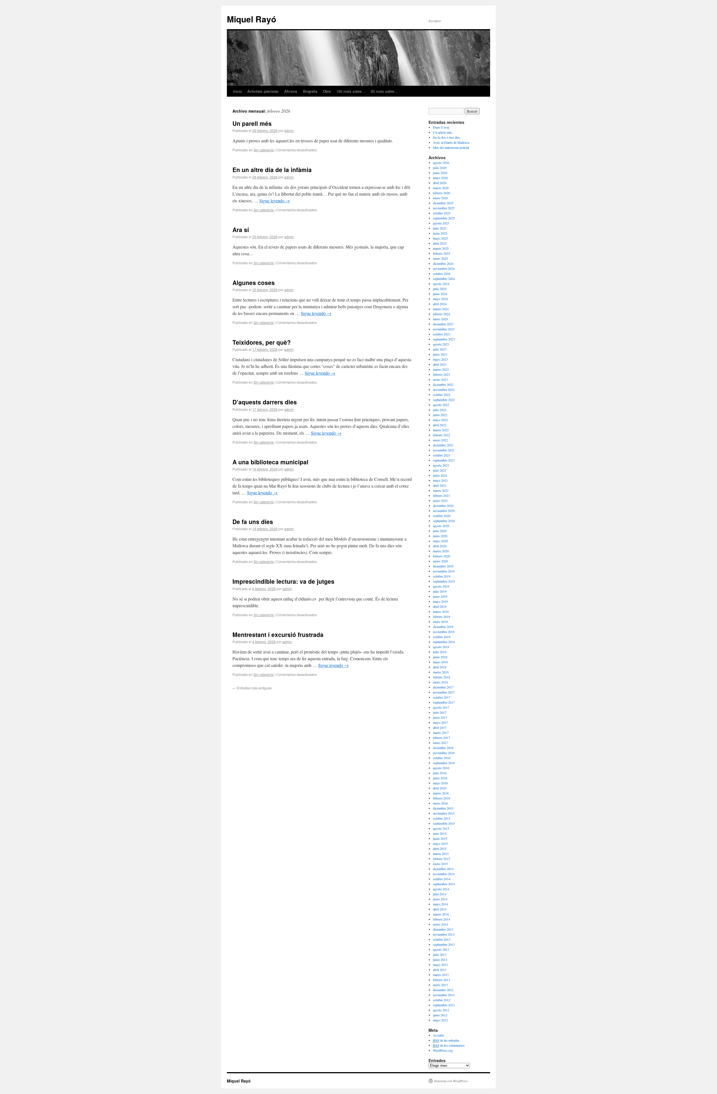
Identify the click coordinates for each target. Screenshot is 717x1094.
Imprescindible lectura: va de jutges (283, 581)
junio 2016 (440, 778)
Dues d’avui (441, 127)
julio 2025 (439, 228)
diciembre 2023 (443, 324)
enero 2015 (440, 863)
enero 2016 (440, 803)
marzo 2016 (441, 793)
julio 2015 (439, 833)
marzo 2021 (441, 490)
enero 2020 (440, 561)
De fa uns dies (252, 521)
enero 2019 (440, 621)
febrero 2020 (441, 556)
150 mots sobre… (350, 91)
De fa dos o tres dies (446, 137)
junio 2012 (440, 1015)
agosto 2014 (441, 889)
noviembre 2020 (444, 510)
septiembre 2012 (444, 1005)
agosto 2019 (441, 586)
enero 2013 (440, 984)
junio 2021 (440, 475)
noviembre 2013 (444, 934)
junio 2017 (440, 717)
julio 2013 (439, 954)
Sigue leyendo (274, 200)
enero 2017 (440, 742)
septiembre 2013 (444, 944)
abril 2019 (439, 606)
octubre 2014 (441, 879)
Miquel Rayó (251, 19)
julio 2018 (439, 652)
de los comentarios (449, 1045)
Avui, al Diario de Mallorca (451, 142)
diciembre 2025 (443, 203)
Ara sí (240, 229)
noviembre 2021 (444, 450)
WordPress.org (443, 1050)
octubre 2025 (441, 213)
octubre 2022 (441, 394)
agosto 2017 (441, 707)
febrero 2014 (441, 919)
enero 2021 (440, 500)
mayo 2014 (440, 904)
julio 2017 (439, 712)
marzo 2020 (441, 551)
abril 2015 (439, 848)
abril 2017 (439, 727)
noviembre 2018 (444, 631)
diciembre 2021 (443, 445)
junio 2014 (440, 899)
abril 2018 (439, 667)
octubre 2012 (441, 1000)
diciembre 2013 (443, 929)
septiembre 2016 (444, 763)
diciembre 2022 (443, 384)
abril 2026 (439, 182)
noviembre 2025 (444, 208)
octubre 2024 (441, 273)
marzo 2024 (441, 309)
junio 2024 (440, 293)
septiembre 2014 (444, 884)
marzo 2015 (441, 853)
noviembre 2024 (444, 268)
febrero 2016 (441, 798)
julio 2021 (439, 470)
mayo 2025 (440, 238)
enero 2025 (440, 258)
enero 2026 (440, 198)
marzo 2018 (441, 672)
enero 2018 (440, 682)
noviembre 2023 (444, 329)
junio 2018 (440, 657)
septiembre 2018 (444, 641)
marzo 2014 (441, 914)
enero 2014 (440, 924)
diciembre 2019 (443, 566)
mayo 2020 (440, 541)
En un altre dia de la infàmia (272, 169)
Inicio (237, 91)
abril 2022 (439, 425)
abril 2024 (439, 304)
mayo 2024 (440, 298)
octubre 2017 (441, 697)
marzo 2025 (441, 248)
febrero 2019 (441, 616)
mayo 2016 (440, 783)
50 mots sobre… (384, 91)
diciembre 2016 (443, 747)
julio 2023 (439, 349)
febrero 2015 (441, 858)
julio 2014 (439, 894)
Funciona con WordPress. (451, 1081)
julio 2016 (439, 773)
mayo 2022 (440, 420)
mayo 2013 (440, 964)
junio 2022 (440, 414)
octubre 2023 (441, 334)
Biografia (310, 91)
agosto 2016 (441, 768)
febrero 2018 (441, 677)
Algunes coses (253, 282)
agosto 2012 (441, 1010)
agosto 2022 (441, 404)
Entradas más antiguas (252, 687)
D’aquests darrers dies (264, 402)
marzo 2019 (441, 611)
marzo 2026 (441, 188)
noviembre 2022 (444, 389)
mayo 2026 (440, 177)
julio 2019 (439, 591)
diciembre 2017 (443, 687)
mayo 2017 (440, 722)
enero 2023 (440, 379)
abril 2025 (439, 243)
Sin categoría (263, 149)
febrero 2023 (441, 374)
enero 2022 (440, 440)
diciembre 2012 (443, 990)
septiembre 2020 (444, 520)
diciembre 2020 (443, 505)
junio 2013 (440, 959)
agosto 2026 (441, 162)
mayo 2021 (440, 480)
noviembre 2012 (444, 995)
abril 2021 (439, 485)
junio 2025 (440, 233)
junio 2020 (440, 536)
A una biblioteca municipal (270, 462)
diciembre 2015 (443, 808)
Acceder (438, 1035)
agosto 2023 (441, 344)
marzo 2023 (441, 369)
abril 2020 (439, 546)
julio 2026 (439, 167)
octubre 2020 (441, 515)
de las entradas (446, 1040)
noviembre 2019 (444, 571)
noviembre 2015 (444, 813)
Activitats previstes (263, 91)
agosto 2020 (441, 525)
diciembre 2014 (443, 868)
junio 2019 (440, 596)
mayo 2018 (440, 662)
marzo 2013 (441, 974)
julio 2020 (439, 531)
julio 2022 (439, 409)
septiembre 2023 (444, 339)
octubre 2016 (441, 757)
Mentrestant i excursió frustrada (277, 634)
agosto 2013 (441, 949)
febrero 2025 (441, 253)
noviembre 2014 (444, 874)
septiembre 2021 (444, 460)
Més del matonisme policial (451, 147)
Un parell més (252, 123)
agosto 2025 (441, 223)
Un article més (442, 132)
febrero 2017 (441, 737)
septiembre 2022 (444, 399)
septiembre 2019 (444, 581)
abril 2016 (439, 788)
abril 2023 (439, 364)
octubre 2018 (441, 636)
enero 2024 (440, 319)
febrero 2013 (441, 979)
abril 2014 (439, 909)
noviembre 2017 (444, 692)
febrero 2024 (441, 314)
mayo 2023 (440, 359)
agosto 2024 (441, 283)
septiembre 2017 (444, 702)
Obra (327, 91)
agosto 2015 (441, 828)
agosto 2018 (441, 647)
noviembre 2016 (444, 752)
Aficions (290, 91)
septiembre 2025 (444, 218)
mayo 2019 (440, 601)
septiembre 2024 (444, 278)
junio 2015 (440, 838)
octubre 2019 (441, 576)
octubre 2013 (441, 939)
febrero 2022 (441, 435)
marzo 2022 (441, 430)
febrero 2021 (441, 495)
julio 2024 (439, 288)
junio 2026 (440, 172)
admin (289, 130)
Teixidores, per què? (261, 342)
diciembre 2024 (443, 263)
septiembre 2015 (444, 823)
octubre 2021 (441, 455)
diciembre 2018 (443, 626)
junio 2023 (440, 354)
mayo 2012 (440, 1020)
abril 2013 (439, 969)
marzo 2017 (441, 732)
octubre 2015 (441, 818)
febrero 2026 (441, 193)
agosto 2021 (441, 465)
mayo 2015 (440, 843)
